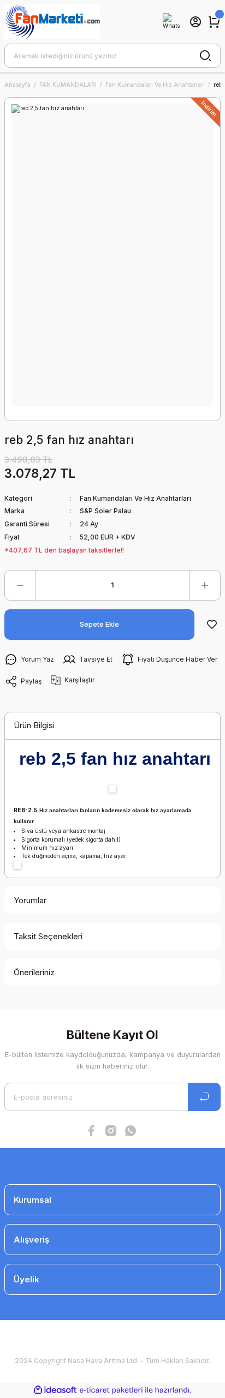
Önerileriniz (34, 972)
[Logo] (52, 21)
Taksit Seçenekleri (48, 936)
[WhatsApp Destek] (171, 22)
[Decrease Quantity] (20, 585)
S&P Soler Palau (105, 511)
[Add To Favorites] (212, 624)
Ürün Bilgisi (34, 725)
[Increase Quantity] (205, 585)
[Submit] (204, 1097)
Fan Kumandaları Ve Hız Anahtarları (135, 498)
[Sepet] (214, 22)
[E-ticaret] (111, 1390)
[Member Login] (195, 22)
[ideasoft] (55, 1390)
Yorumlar (30, 900)
